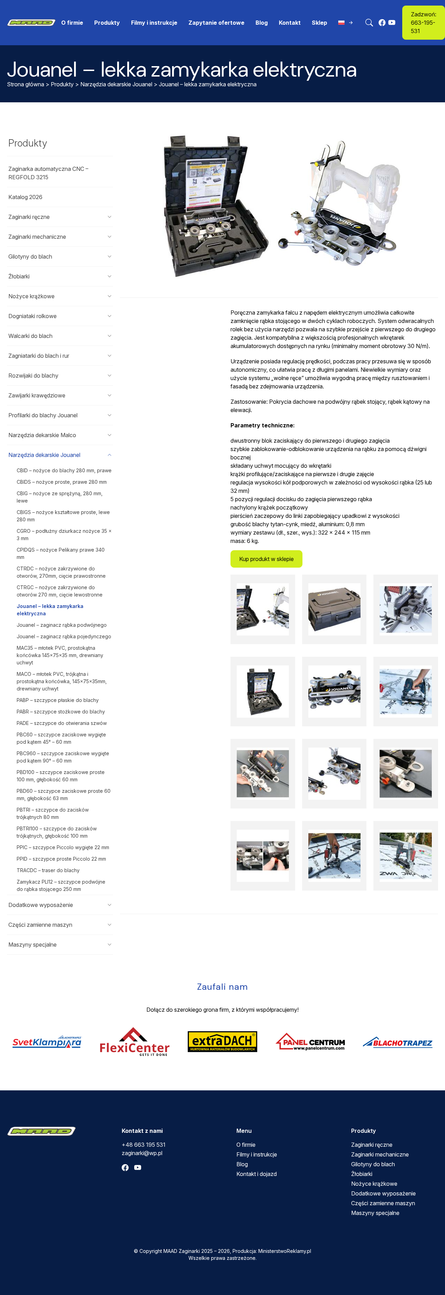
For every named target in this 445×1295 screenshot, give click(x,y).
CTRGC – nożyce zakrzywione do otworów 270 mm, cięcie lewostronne (60, 591)
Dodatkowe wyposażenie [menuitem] (383, 1193)
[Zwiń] (109, 454)
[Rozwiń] (109, 216)
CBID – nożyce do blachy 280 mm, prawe (64, 470)
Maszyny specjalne (32, 944)
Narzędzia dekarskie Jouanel (116, 84)
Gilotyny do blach (30, 256)
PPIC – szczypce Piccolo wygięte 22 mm (63, 847)
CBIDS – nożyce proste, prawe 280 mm (62, 482)
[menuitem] (346, 22)
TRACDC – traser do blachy (48, 870)
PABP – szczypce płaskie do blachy (58, 700)
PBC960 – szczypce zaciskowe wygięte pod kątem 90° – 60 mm (63, 757)
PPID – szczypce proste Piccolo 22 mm (61, 859)
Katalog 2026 (25, 197)
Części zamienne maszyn (40, 924)
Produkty (62, 84)
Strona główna (25, 84)
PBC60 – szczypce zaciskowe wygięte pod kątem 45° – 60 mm (61, 738)
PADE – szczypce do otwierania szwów (62, 723)
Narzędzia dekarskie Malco (42, 435)
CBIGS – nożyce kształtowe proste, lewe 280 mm (63, 515)
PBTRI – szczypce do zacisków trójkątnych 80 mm (53, 813)
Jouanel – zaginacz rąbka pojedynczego (64, 636)
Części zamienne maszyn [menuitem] (383, 1203)
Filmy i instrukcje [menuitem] (154, 22)
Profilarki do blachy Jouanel (43, 415)
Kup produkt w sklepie (266, 558)
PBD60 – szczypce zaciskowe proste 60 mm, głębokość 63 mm (64, 794)
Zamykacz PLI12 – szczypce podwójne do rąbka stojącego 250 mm (61, 885)
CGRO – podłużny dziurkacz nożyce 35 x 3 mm (64, 534)
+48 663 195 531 (143, 1144)
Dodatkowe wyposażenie (40, 904)
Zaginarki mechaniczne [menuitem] (380, 1154)
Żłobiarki (19, 276)
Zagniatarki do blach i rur (38, 355)
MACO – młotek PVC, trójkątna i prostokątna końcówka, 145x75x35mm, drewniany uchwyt (62, 681)
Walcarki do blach (30, 335)
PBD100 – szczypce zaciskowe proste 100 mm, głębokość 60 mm (61, 775)
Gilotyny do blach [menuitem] (373, 1164)
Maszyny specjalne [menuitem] (375, 1212)
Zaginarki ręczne (29, 216)
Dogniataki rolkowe (32, 316)
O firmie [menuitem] (72, 22)
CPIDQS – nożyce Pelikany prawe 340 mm (61, 553)
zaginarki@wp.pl (142, 1153)
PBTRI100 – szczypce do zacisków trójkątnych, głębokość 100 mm (57, 832)
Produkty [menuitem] (107, 22)
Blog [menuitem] (262, 22)
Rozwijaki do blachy (33, 375)
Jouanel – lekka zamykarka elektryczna (50, 609)
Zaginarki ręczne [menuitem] (372, 1144)
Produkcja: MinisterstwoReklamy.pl (272, 1251)
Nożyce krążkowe (31, 296)
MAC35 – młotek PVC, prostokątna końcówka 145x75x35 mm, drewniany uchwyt (60, 655)
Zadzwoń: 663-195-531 (423, 22)
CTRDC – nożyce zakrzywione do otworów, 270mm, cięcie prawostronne (61, 572)
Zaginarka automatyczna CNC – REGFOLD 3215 (48, 173)
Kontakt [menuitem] (290, 22)
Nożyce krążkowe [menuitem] (374, 1183)
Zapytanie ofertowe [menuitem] (216, 22)
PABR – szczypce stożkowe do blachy (61, 711)
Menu (244, 1130)
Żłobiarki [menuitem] (361, 1173)
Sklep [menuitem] (319, 22)
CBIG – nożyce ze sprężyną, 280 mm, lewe (60, 497)
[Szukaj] (369, 22)
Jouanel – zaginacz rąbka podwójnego (62, 625)
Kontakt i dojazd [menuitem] (256, 1173)
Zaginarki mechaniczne (37, 236)
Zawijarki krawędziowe (36, 395)
